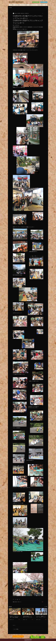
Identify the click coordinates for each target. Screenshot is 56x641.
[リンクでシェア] (19, 599)
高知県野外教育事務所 (16, 2)
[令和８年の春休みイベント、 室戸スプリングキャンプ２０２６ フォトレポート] (28, 611)
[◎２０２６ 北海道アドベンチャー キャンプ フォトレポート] (41, 611)
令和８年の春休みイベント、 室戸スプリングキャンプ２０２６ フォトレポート (28, 617)
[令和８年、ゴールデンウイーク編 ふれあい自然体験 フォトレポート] (15, 611)
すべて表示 (45, 606)
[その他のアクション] (42, 13)
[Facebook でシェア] (13, 599)
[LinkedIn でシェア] (17, 599)
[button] (46, 7)
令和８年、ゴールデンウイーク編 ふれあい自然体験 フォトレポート (14, 617)
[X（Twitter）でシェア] (15, 599)
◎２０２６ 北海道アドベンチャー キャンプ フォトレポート (41, 617)
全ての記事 (10, 7)
